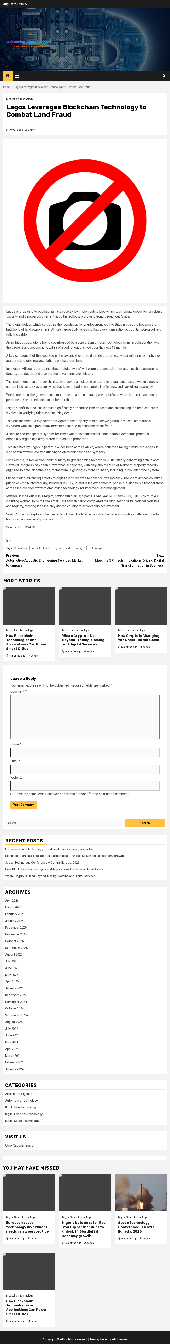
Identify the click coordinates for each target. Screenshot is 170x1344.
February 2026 (14, 914)
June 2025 (12, 968)
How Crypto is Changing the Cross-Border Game (138, 638)
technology (95, 548)
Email (15, 761)
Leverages (79, 548)
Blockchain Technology (19, 98)
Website (16, 777)
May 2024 (11, 1042)
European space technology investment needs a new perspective (49, 849)
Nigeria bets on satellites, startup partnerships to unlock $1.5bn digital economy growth (64, 856)
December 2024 (16, 995)
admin (31, 130)
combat (35, 548)
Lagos (57, 548)
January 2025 (14, 988)
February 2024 (14, 1062)
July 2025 (11, 961)
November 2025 (16, 934)
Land (67, 548)
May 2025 (11, 975)
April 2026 (12, 900)
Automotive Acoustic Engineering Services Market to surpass (44, 560)
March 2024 (13, 1056)
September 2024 (16, 1015)
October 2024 (14, 1008)
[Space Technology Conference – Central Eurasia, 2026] (141, 1192)
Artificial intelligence (18, 1094)
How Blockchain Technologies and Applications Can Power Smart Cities (26, 642)
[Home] (8, 76)
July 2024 (11, 1029)
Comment (18, 691)
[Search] (163, 76)
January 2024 (14, 1069)
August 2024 (13, 1022)
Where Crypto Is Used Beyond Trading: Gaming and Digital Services (83, 640)
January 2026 (14, 921)
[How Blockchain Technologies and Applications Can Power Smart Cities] (29, 606)
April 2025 (12, 981)
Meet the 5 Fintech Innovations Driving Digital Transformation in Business (129, 560)
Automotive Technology (21, 1100)
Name (15, 744)
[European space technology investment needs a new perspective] (29, 1192)
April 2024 (12, 1049)
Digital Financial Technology (23, 1114)
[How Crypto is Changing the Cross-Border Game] (141, 606)
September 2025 (16, 948)
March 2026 (13, 907)
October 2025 (14, 941)
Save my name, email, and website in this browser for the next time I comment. (72, 794)
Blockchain (21, 548)
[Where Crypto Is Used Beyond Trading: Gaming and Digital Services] (85, 606)
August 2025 (13, 954)
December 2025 (16, 927)
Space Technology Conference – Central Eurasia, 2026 (42, 862)
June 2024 (12, 1035)
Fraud (46, 548)
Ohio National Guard (19, 1145)
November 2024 (16, 1002)
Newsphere (98, 1339)
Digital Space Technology (22, 1121)
